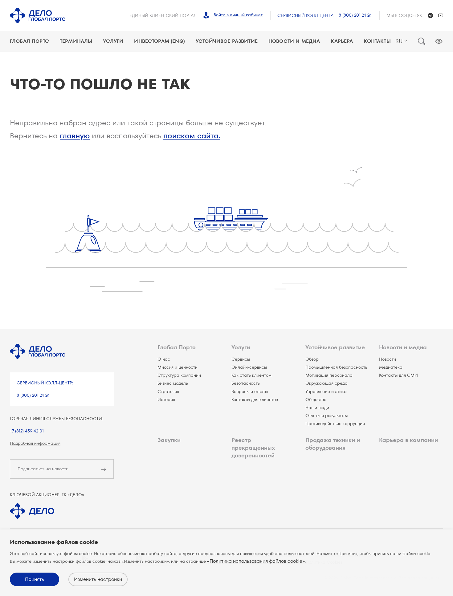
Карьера (342, 41)
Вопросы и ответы (249, 391)
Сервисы (240, 359)
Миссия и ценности (177, 367)
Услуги (113, 41)
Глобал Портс (29, 41)
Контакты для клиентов (254, 399)
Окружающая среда (326, 383)
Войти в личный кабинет (238, 15)
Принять (34, 579)
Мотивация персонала (329, 375)
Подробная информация (35, 443)
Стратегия (168, 391)
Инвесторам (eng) (159, 41)
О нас (163, 359)
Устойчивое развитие (227, 41)
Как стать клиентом (251, 375)
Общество (315, 399)
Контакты (377, 41)
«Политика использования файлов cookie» (256, 561)
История (166, 399)
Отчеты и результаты (326, 415)
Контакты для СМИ (398, 375)
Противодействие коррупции (335, 423)
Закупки (169, 440)
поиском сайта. (191, 136)
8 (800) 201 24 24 (355, 15)
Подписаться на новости (43, 469)
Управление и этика (326, 391)
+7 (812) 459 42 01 (27, 431)
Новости (387, 359)
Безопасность (245, 383)
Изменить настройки (98, 579)
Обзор (312, 359)
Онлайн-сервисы (249, 367)
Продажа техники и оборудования (332, 444)
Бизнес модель (172, 383)
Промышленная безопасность (336, 367)
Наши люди (317, 407)
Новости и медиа (294, 41)
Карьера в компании (408, 440)
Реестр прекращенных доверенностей (253, 447)
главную (75, 136)
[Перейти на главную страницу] (37, 15)
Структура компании (179, 375)
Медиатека (390, 367)
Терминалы (76, 41)
